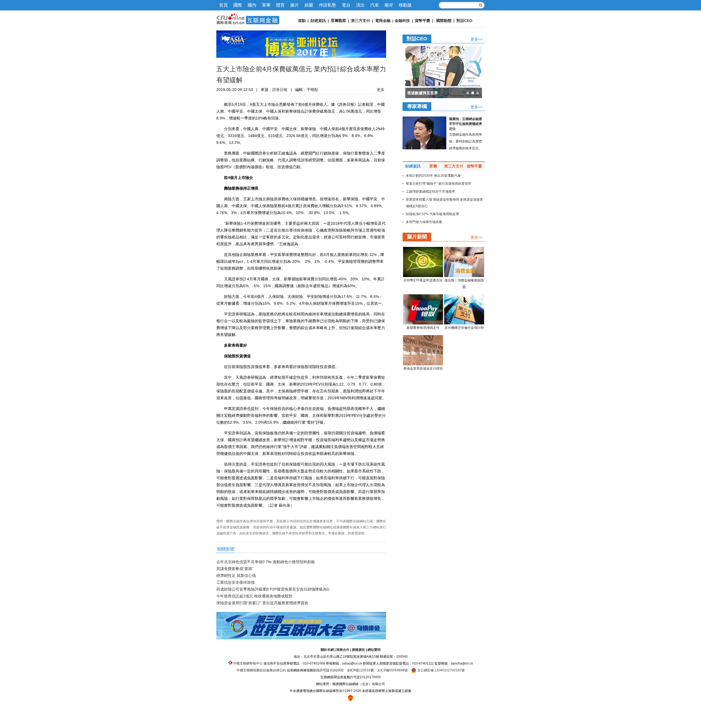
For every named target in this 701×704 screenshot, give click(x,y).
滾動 (302, 20)
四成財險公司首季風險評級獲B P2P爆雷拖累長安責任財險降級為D (272, 589)
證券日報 (280, 89)
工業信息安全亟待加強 (235, 582)
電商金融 (382, 20)
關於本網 (327, 650)
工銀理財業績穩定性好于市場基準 (430, 191)
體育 (280, 5)
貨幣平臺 (422, 20)
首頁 (223, 5)
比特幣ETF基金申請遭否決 (423, 280)
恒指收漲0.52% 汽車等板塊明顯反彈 (432, 214)
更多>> (476, 39)
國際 (237, 5)
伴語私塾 (327, 5)
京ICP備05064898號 (392, 670)
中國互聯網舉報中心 (248, 663)
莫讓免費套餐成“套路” (235, 568)
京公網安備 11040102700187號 (440, 670)
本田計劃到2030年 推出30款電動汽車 (433, 176)
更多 (380, 89)
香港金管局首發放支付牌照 (423, 368)
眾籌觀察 (338, 20)
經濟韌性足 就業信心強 (236, 575)
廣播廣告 (358, 650)
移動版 (405, 5)
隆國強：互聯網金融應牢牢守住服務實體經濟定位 (465, 124)
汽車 (374, 5)
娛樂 (308, 5)
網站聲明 (374, 650)
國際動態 (444, 20)
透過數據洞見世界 (422, 93)
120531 (364, 670)
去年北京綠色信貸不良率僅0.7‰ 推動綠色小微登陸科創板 (265, 562)
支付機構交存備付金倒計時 (464, 328)
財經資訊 (318, 20)
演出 (360, 5)
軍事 (266, 5)
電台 (346, 5)
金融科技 (402, 20)
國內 (252, 5)
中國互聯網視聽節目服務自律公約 (261, 670)
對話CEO (464, 20)
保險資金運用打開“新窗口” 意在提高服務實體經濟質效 (262, 603)
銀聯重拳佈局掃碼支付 (423, 328)
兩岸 (388, 5)
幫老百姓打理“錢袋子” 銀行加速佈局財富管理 (438, 184)
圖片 (294, 5)
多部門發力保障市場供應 (424, 222)
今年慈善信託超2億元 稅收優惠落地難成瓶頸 (254, 596)
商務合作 (342, 650)
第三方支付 (360, 20)
